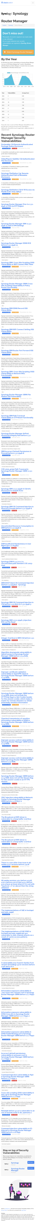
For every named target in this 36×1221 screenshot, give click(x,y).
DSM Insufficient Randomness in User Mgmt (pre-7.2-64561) (16, 545)
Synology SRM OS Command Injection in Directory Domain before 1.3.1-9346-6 (17, 507)
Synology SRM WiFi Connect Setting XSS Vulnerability (17, 330)
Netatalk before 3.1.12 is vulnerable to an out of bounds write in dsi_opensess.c (18, 1112)
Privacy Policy (4, 1210)
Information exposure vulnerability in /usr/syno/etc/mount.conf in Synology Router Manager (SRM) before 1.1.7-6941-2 (18, 993)
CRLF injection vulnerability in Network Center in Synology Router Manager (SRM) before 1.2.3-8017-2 (17, 799)
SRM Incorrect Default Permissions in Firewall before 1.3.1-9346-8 (16, 452)
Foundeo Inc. (7, 1208)
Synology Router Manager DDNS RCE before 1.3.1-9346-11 (16, 244)
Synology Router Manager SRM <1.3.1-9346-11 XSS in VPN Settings (16, 225)
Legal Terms (23, 1210)
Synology (10, 25)
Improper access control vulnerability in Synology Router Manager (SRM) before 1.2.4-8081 (17, 742)
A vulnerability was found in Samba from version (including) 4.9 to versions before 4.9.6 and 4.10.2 (18, 964)
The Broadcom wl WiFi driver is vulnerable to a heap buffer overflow (16, 818)
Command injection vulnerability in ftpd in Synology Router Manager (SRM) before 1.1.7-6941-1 (17, 1076)
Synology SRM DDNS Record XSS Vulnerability (14, 309)
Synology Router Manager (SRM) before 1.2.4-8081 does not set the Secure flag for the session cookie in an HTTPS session (17, 779)
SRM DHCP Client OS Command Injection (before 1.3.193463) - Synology (17, 584)
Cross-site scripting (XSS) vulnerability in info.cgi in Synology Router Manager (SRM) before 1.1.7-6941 (17, 1094)
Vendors (4, 25)
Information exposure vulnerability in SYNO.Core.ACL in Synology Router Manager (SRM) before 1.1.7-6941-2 (16, 1014)
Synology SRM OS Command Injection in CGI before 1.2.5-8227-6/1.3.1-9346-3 (17, 603)
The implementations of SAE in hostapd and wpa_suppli (17, 911)
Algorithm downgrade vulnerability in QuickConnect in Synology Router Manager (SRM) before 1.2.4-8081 (16, 654)
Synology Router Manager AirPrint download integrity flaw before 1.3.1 (16, 434)
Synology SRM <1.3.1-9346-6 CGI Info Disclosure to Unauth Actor (16, 490)
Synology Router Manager (18, 1169)
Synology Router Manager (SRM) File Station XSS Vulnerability (16, 395)
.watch (8, 3)
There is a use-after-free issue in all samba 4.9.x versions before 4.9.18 (16, 863)
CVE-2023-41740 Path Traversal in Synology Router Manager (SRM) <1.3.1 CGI (16, 471)
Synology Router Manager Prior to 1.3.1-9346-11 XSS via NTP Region (17, 205)
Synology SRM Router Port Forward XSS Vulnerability (17, 351)
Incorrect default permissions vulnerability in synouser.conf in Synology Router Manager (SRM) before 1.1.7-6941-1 (17, 1056)
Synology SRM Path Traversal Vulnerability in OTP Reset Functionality (17, 417)
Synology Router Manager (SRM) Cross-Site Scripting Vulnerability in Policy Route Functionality (17, 285)
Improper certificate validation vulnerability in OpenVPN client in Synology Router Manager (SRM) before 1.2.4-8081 (17, 674)
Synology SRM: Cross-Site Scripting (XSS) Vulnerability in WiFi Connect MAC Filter (17, 263)
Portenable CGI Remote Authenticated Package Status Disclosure (17, 145)
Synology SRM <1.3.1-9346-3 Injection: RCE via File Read (16, 621)
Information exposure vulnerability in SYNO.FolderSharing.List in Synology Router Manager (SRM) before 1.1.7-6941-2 (18, 1034)
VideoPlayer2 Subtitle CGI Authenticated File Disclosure (17, 160)
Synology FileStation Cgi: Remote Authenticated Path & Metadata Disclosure (14, 175)
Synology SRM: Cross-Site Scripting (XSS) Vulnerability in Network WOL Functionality (17, 373)
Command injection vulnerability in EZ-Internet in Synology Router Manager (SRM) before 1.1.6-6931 (17, 1130)
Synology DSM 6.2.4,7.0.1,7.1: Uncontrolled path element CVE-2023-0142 (17, 563)
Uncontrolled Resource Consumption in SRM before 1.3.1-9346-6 (17, 527)
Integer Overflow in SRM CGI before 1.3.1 (17, 638)
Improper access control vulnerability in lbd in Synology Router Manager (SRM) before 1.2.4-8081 (17, 760)
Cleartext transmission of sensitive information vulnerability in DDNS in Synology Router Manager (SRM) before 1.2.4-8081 (17, 721)
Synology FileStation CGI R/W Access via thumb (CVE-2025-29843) (17, 191)
